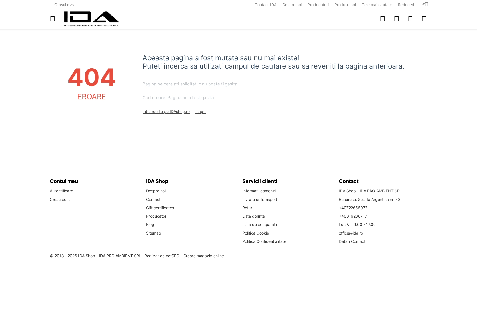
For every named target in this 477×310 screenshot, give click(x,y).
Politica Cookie (255, 233)
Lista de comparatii (259, 224)
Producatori (318, 4)
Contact (153, 199)
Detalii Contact (352, 241)
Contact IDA (265, 4)
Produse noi (345, 4)
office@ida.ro (351, 233)
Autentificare (61, 190)
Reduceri (406, 4)
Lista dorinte (253, 216)
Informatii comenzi (259, 190)
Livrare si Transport (259, 199)
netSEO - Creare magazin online (195, 255)
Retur (247, 207)
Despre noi (292, 4)
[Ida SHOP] (91, 19)
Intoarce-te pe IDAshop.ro (166, 111)
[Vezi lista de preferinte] (396, 18)
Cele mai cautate (377, 4)
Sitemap (153, 233)
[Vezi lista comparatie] (382, 18)
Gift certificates (160, 207)
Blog (150, 224)
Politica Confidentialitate (264, 241)
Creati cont (60, 199)
